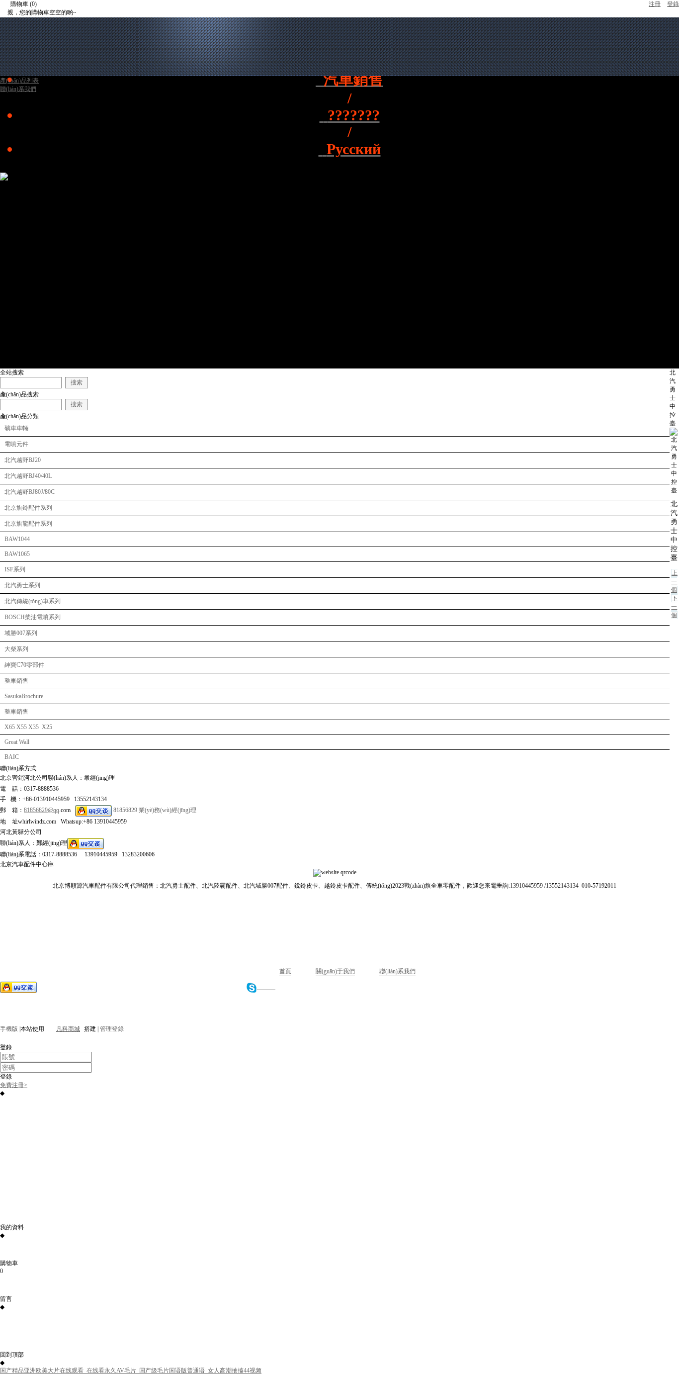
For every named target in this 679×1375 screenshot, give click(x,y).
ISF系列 (14, 569)
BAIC (11, 756)
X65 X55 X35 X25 (28, 727)
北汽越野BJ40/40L (28, 475)
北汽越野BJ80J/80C (29, 491)
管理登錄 (112, 1028)
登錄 (673, 3)
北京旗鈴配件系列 (28, 507)
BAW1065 (17, 553)
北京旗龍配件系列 (28, 523)
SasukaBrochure (23, 696)
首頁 (285, 971)
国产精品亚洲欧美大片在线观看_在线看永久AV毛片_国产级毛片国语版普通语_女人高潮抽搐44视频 (130, 1370)
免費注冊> (13, 1085)
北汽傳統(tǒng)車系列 (32, 601)
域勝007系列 (20, 633)
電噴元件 (16, 444)
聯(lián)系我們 (397, 971)
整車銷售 (16, 680)
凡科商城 (68, 1028)
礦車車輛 (16, 428)
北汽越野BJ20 (22, 460)
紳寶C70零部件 (24, 664)
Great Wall (16, 741)
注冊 (655, 3)
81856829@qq (41, 810)
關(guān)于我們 (335, 971)
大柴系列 (16, 648)
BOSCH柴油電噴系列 (32, 617)
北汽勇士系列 (22, 585)
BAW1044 (17, 539)
